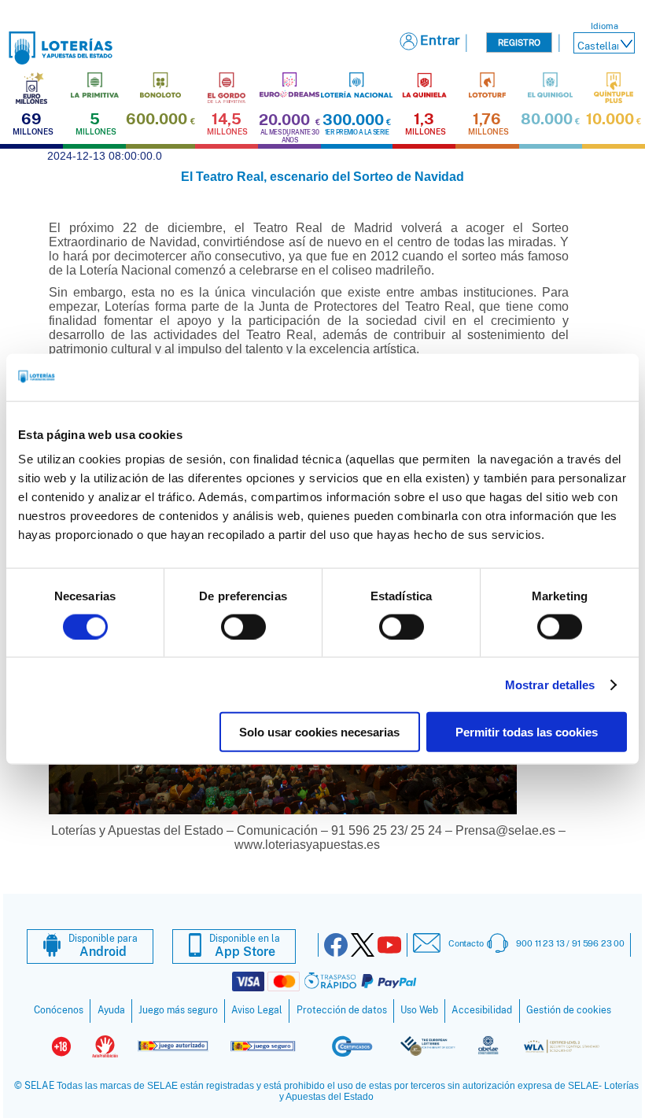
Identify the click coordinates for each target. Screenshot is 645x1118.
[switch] (243, 626)
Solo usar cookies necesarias (319, 732)
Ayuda (111, 1010)
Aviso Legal (256, 1010)
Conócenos (58, 1010)
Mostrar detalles (550, 684)
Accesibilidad (482, 1010)
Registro (519, 42)
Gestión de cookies (568, 1010)
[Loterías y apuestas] (60, 60)
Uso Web (419, 1010)
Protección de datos (342, 1010)
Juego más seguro (178, 1010)
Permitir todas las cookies (526, 732)
